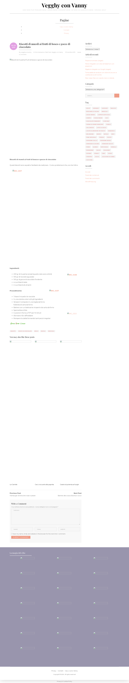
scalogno (107, 150)
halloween (90, 127)
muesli (43, 331)
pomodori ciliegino (92, 143)
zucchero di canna (108, 156)
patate (109, 137)
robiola (113, 147)
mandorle (111, 130)
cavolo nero (98, 118)
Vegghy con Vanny (64, 5)
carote (88, 118)
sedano (88, 153)
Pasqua (101, 137)
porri (88, 147)
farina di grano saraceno (94, 124)
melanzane (90, 134)
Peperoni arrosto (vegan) (94, 60)
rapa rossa (104, 147)
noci (113, 134)
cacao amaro (90, 114)
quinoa (95, 147)
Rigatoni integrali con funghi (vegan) (98, 69)
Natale (106, 134)
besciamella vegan (92, 111)
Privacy (66, 33)
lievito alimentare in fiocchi (95, 130)
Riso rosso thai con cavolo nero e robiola (99, 78)
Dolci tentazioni (39, 52)
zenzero (89, 156)
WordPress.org (90, 182)
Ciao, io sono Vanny (66, 27)
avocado (105, 108)
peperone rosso (105, 140)
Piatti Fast (48, 52)
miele (36, 331)
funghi (108, 124)
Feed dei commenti (92, 178)
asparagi (96, 108)
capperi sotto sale (104, 114)
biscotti (13, 331)
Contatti (66, 30)
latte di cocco (101, 127)
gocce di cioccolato (25, 331)
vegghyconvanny (26, 52)
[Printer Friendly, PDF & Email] (18, 323)
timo (103, 153)
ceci (106, 118)
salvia (98, 150)
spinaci (96, 153)
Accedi (87, 172)
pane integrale (91, 137)
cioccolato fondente (93, 121)
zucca (97, 156)
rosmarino (89, 150)
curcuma (106, 121)
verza (110, 153)
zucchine (89, 160)
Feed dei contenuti (92, 175)
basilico (113, 108)
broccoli (105, 111)
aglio (88, 108)
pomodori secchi (107, 143)
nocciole (51, 331)
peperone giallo (91, 140)
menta (99, 134)
